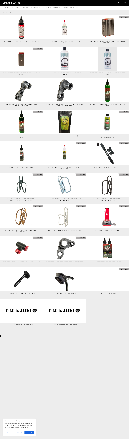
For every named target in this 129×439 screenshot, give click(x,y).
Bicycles (36, 7)
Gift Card (56, 7)
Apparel (18, 7)
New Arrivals (8, 7)
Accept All (29, 432)
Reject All (19, 432)
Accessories (27, 7)
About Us (65, 7)
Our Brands (74, 7)
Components (46, 7)
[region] (19, 427)
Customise (9, 432)
